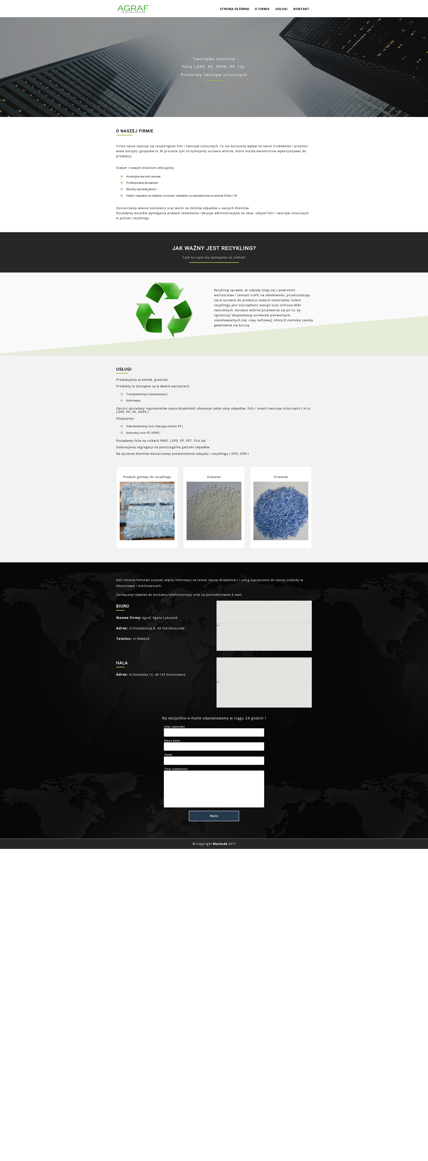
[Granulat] (214, 511)
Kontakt (301, 9)
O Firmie (262, 9)
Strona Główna (234, 9)
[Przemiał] (280, 511)
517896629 (141, 639)
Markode (220, 844)
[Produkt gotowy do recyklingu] (147, 511)
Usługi (281, 9)
